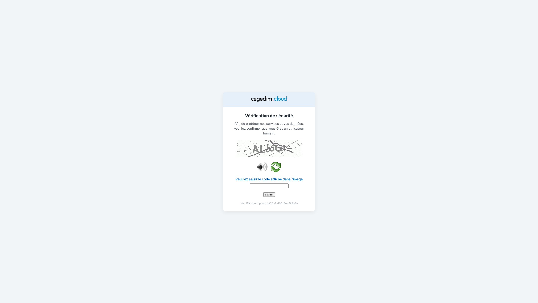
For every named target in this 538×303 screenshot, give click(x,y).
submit (269, 194)
